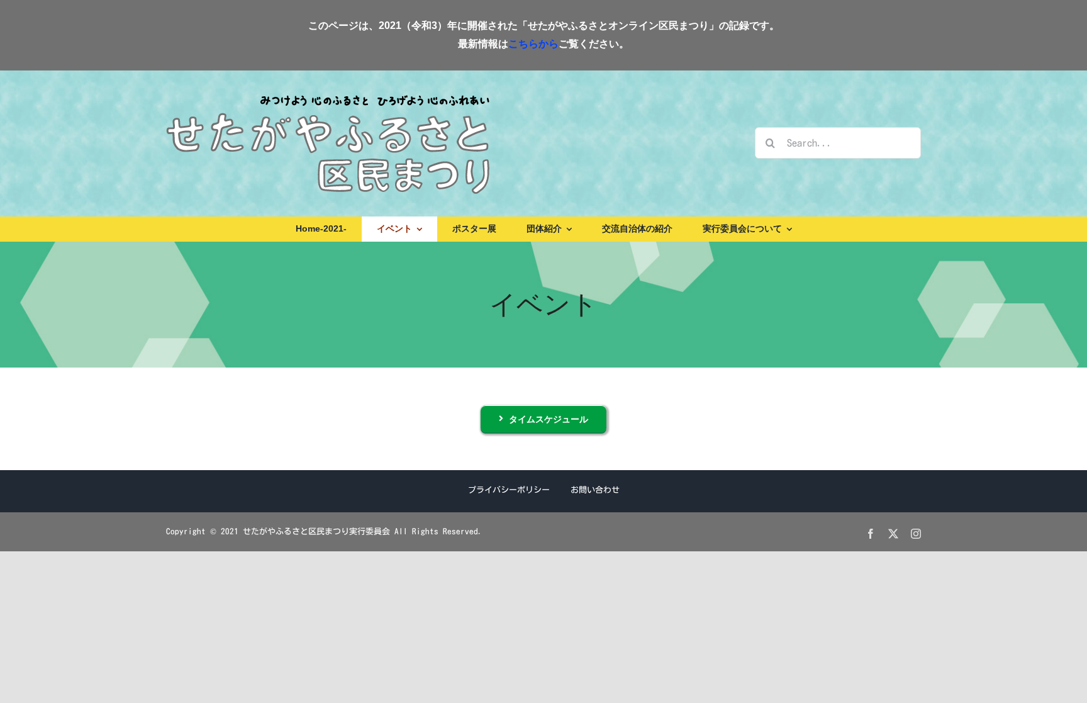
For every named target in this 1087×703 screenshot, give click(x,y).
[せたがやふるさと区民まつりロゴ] (327, 94)
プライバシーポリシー (509, 490)
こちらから (533, 43)
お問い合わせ (595, 490)
